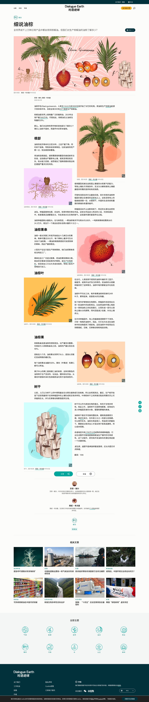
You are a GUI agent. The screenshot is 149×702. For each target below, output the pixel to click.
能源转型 (17, 568)
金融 (46, 568)
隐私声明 (48, 682)
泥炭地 (93, 197)
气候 (25, 635)
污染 (49, 652)
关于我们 (118, 2)
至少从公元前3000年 (69, 106)
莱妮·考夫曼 (25, 93)
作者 (15, 694)
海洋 (99, 635)
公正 (99, 652)
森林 (123, 652)
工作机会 (17, 686)
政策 (107, 599)
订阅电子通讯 (50, 690)
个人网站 (92, 508)
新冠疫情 (109, 568)
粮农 (25, 652)
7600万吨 (43, 117)
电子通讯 (125, 8)
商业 (123, 635)
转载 (123, 2)
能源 (49, 635)
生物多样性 (48, 599)
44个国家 (63, 109)
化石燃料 (78, 599)
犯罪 (77, 568)
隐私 (92, 699)
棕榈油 (108, 106)
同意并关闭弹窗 (130, 699)
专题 (25, 8)
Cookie (100, 699)
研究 (82, 418)
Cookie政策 (49, 686)
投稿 (15, 690)
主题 (15, 8)
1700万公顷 (90, 432)
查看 (119, 685)
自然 (74, 635)
